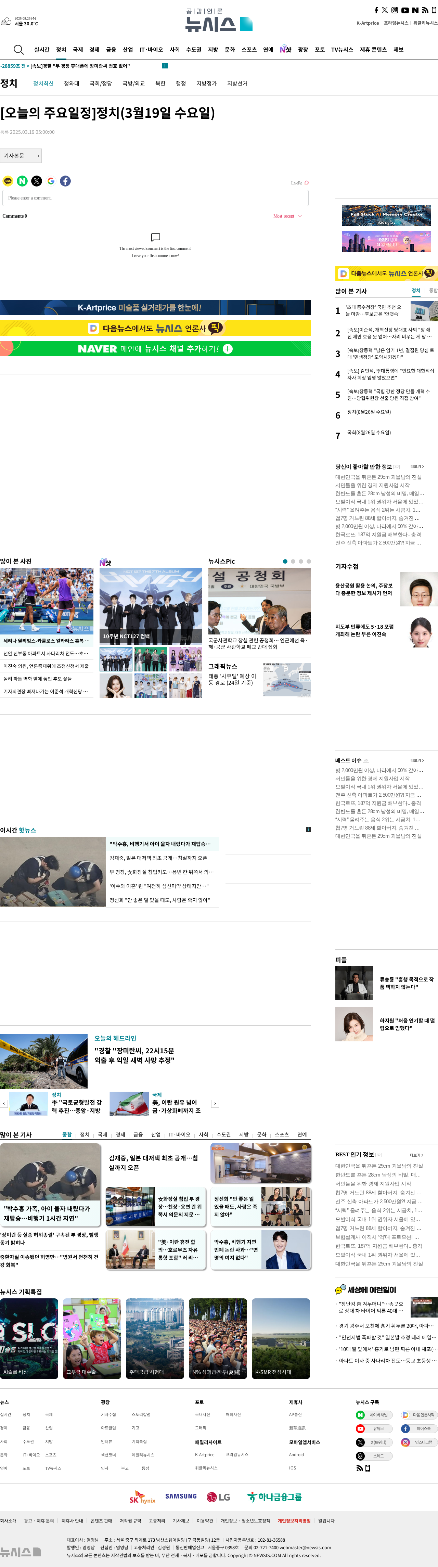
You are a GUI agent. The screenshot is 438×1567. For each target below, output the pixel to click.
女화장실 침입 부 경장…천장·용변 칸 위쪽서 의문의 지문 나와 (180, 1207)
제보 (399, 49)
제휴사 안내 (72, 1520)
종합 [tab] (433, 290)
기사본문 (14, 155)
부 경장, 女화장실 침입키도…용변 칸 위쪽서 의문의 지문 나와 (163, 872)
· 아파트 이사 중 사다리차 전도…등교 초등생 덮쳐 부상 (386, 1360)
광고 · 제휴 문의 (39, 1520)
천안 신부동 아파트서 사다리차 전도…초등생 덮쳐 (48, 653)
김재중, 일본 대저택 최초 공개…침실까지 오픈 (159, 858)
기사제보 (181, 1520)
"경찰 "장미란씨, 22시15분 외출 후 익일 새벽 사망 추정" (134, 1055)
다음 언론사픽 (423, 1415)
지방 (213, 49)
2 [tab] (293, 561)
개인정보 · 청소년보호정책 (245, 1520)
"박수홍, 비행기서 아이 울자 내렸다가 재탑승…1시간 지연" (163, 844)
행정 (181, 83)
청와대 (71, 83)
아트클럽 (108, 1428)
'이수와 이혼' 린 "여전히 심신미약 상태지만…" (159, 886)
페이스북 (423, 1428)
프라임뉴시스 (396, 23)
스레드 (378, 1456)
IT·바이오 (151, 49)
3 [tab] (301, 561)
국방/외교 (134, 83)
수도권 (194, 49)
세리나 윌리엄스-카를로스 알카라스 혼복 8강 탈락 (48, 640)
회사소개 (8, 1520)
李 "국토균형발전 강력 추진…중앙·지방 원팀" (77, 1110)
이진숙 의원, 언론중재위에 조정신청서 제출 (46, 666)
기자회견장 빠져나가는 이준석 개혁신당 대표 (47, 691)
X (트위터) (378, 1442)
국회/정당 (101, 83)
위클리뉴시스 (425, 23)
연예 (268, 49)
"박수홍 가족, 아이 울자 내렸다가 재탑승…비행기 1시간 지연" (47, 1213)
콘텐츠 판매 (101, 1520)
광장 (303, 49)
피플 (341, 959)
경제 (94, 49)
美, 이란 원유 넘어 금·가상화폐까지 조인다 (176, 1110)
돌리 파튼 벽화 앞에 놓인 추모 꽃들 (37, 678)
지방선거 (237, 83)
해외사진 (233, 1414)
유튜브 (378, 1428)
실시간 (42, 49)
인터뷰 (106, 1441)
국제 (78, 49)
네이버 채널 (378, 1415)
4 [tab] (309, 561)
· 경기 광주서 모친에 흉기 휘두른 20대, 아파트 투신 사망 (386, 1325)
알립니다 (326, 1520)
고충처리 (157, 1520)
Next (215, 1104)
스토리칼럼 (141, 1414)
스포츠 (249, 49)
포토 (320, 49)
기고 (135, 1428)
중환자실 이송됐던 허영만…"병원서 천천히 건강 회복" (49, 1261)
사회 (175, 49)
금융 (111, 49)
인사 (104, 1468)
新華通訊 (297, 1428)
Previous (4, 1104)
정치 (61, 49)
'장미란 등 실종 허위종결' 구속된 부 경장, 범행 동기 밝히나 (49, 1238)
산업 (128, 49)
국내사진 (202, 1414)
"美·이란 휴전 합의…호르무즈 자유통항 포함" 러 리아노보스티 (178, 1250)
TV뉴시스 (342, 49)
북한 (160, 83)
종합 (67, 1134)
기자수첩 (347, 566)
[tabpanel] (259, 611)
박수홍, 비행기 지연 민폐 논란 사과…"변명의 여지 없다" (236, 1249)
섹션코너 (108, 1455)
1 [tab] (285, 561)
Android (296, 1454)
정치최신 (43, 83)
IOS (292, 1468)
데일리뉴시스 (143, 1455)
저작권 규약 (130, 1520)
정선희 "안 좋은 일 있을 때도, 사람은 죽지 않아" (160, 900)
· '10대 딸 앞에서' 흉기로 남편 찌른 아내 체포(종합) (386, 1349)
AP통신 (295, 1414)
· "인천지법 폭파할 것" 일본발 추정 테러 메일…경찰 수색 (386, 1337)
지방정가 (206, 83)
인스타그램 (423, 1442)
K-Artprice (368, 23)
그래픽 (200, 1428)
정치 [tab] (416, 290)
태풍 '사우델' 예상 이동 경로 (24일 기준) (232, 679)
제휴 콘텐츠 (373, 49)
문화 (230, 49)
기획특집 (139, 1441)
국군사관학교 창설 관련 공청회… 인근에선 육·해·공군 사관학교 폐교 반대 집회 (258, 643)
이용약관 (205, 1520)
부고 (125, 1468)
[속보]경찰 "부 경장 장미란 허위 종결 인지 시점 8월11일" (72, 65)
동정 (145, 1468)
